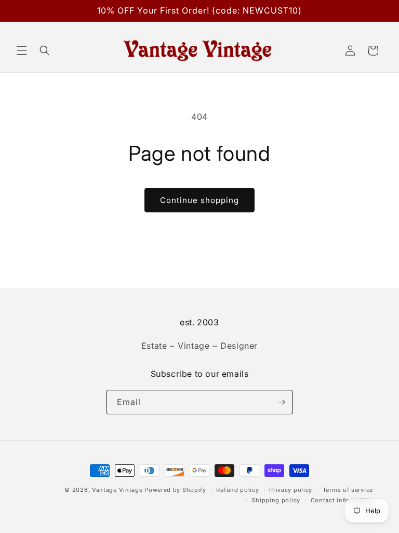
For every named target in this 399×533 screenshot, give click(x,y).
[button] (21, 50)
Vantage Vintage (117, 489)
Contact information (342, 500)
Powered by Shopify (175, 489)
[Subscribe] (281, 402)
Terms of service (348, 489)
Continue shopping (199, 200)
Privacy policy (290, 489)
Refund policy (237, 489)
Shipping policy (275, 500)
